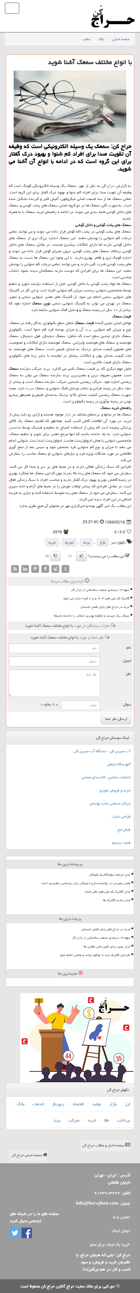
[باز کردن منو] (12, 8)
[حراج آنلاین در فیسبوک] (26, 1233)
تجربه (30, 388)
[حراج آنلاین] (113, 8)
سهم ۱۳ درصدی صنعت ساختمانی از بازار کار (100, 590)
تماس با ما (121, 1217)
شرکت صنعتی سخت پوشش (110, 803)
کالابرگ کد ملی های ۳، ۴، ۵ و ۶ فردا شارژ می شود (96, 598)
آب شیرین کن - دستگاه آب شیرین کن (102, 751)
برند (88, 329)
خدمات (38, 1104)
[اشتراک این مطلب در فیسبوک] (45, 569)
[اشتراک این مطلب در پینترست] (35, 569)
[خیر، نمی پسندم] (55, 556)
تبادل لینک (121, 1231)
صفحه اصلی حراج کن (27, 1155)
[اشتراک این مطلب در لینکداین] (25, 569)
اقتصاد (78, 1104)
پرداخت (123, 1120)
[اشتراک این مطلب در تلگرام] (55, 569)
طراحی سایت (121, 816)
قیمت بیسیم (121, 842)
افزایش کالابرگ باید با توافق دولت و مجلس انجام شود (95, 955)
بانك (20, 1104)
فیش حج (124, 829)
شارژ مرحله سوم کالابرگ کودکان (110, 874)
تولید (96, 1104)
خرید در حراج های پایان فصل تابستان (105, 607)
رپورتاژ (58, 1104)
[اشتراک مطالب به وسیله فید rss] (15, 569)
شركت (73, 1120)
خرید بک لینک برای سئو (110, 1244)
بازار (67, 414)
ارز (127, 1104)
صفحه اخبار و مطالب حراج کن (103, 1145)
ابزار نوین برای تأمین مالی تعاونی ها (107, 946)
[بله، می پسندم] (81, 556)
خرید (52, 542)
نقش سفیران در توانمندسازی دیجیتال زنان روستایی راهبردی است (86, 883)
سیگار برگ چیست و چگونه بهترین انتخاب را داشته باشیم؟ (92, 615)
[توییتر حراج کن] (15, 1233)
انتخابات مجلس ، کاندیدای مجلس (106, 777)
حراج (110, 185)
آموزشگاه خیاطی (119, 764)
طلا (106, 1120)
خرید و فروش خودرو (115, 790)
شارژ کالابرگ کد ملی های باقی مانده (108, 891)
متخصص (15, 427)
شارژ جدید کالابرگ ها (117, 900)
